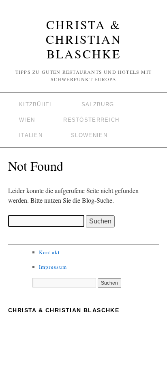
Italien (31, 135)
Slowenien (89, 135)
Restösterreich (91, 120)
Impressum (53, 266)
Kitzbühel (36, 104)
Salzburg (97, 104)
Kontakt (49, 252)
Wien (27, 120)
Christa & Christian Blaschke (84, 39)
